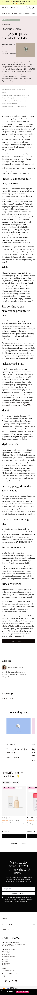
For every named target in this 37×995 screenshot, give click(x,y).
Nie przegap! (21, 3)
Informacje (8, 930)
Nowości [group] (15, 782)
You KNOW (14, 13)
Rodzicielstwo (8, 698)
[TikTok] (9, 981)
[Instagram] (6, 981)
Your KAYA (7, 924)
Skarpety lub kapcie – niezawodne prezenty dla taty (16, 95)
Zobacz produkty (18, 843)
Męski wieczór (27, 98)
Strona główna (6, 13)
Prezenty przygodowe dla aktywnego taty (13, 100)
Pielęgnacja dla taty (7, 98)
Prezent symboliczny (7, 106)
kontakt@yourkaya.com (8, 956)
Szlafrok (4, 92)
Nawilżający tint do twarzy (10, 818)
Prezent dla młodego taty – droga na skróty (13, 89)
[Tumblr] (13, 981)
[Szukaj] (26, 7)
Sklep (4, 919)
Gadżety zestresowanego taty (9, 103)
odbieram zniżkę (18, 893)
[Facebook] (3, 981)
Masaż (17, 98)
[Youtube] (16, 981)
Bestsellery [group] (6, 782)
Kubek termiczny (21, 106)
